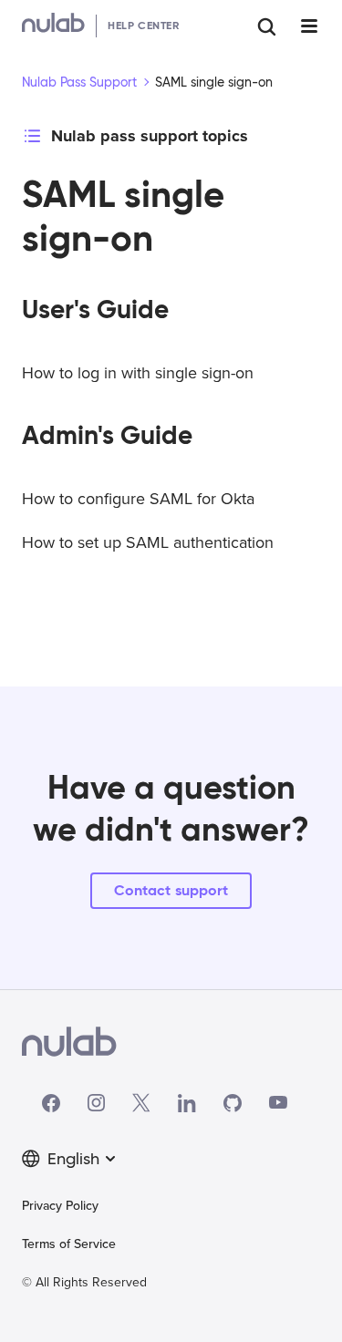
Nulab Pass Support (79, 82)
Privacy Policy (60, 1205)
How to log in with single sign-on (138, 373)
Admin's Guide (107, 435)
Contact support (171, 890)
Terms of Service (69, 1244)
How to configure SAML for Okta (138, 499)
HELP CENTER (144, 25)
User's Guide (95, 309)
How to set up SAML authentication (148, 542)
